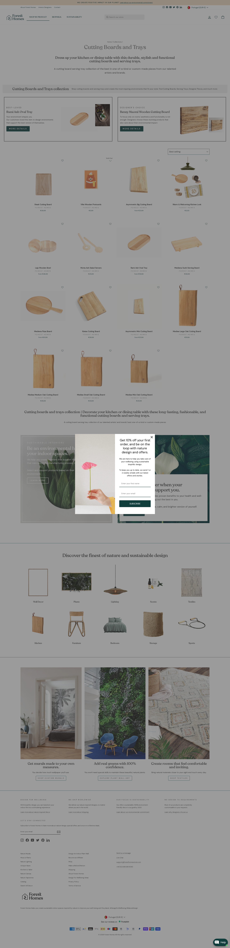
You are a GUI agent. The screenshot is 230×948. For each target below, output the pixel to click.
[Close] (152, 437)
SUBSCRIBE (135, 503)
